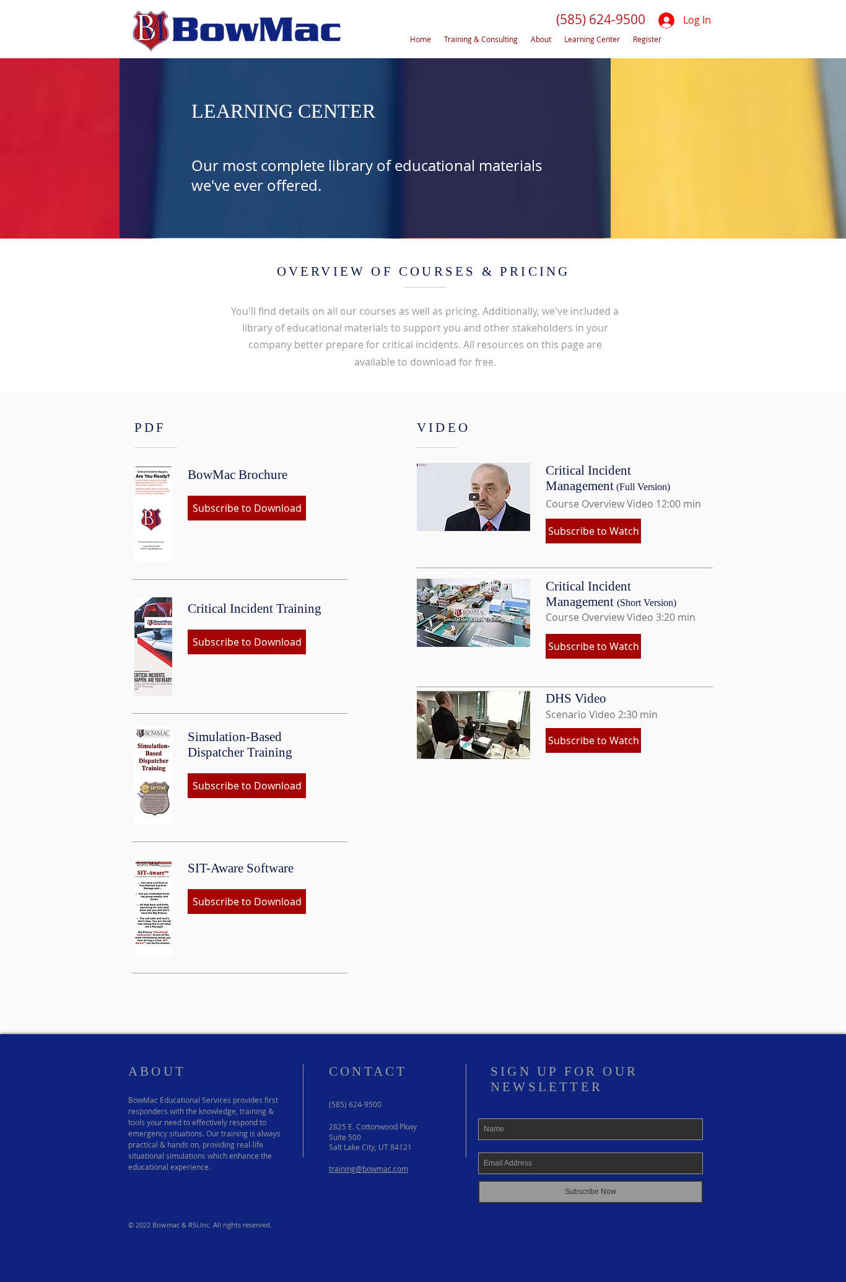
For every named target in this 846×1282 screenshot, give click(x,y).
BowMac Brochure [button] (237, 474)
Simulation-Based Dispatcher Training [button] (240, 744)
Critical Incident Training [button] (254, 608)
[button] (600, 19)
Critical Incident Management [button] (588, 478)
